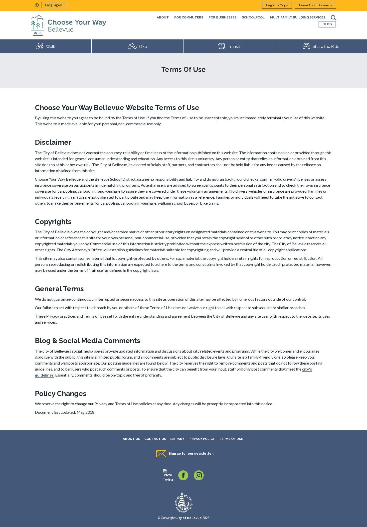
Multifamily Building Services (297, 17)
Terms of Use (231, 439)
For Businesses (222, 17)
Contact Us (155, 439)
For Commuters (188, 17)
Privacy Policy (201, 439)
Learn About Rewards (315, 5)
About (163, 17)
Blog (327, 24)
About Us (131, 439)
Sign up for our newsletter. (191, 453)
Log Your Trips (277, 5)
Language (52, 5)
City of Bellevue (188, 518)
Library (177, 439)
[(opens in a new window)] (167, 475)
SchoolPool (253, 17)
